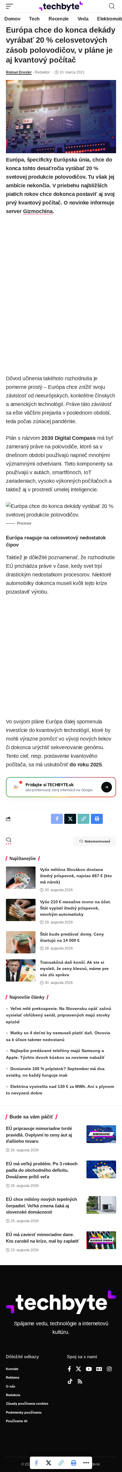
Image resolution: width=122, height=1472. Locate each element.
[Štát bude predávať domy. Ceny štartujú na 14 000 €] (21, 942)
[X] (78, 1369)
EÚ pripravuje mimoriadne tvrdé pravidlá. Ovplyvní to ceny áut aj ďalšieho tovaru (39, 1135)
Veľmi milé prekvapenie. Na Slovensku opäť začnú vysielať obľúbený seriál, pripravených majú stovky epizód (58, 1015)
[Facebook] (69, 1369)
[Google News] (99, 1369)
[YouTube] (89, 1369)
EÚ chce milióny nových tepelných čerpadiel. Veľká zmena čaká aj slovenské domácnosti (41, 1206)
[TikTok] (70, 1382)
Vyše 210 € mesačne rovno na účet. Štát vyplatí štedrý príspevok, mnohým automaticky (75, 908)
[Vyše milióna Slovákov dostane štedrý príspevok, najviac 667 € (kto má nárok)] (21, 878)
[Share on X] (48, 1463)
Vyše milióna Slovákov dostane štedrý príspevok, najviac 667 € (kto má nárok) (76, 875)
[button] (11, 6)
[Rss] (80, 1382)
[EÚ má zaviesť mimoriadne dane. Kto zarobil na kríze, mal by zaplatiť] (101, 1240)
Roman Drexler (19, 72)
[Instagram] (109, 1369)
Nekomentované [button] (97, 841)
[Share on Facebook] (36, 1463)
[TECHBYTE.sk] (61, 6)
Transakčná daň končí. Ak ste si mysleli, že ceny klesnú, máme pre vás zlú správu (74, 968)
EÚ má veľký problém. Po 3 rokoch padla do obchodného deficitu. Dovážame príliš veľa (42, 1170)
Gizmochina (38, 211)
